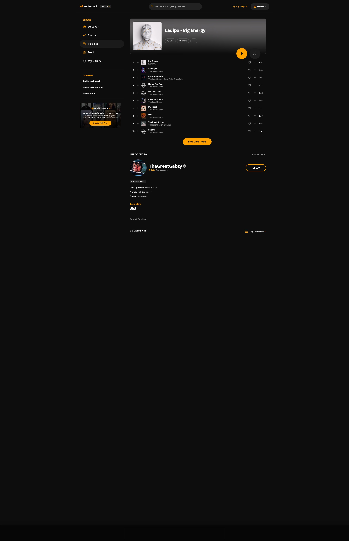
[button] (197, 62)
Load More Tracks (197, 141)
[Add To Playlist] (138, 62)
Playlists (93, 43)
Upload (261, 6)
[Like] (249, 62)
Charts (92, 35)
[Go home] (89, 6)
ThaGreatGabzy (155, 71)
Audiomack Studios (93, 87)
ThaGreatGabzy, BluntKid (159, 125)
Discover (93, 26)
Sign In (244, 6)
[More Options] (255, 62)
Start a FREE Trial (100, 123)
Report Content (138, 219)
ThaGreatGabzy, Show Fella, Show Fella (165, 79)
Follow (256, 167)
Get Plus (105, 6)
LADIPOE (152, 63)
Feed (91, 52)
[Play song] (241, 53)
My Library (94, 61)
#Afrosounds (137, 181)
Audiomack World (92, 81)
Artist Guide (89, 93)
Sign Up (236, 6)
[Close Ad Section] (118, 105)
